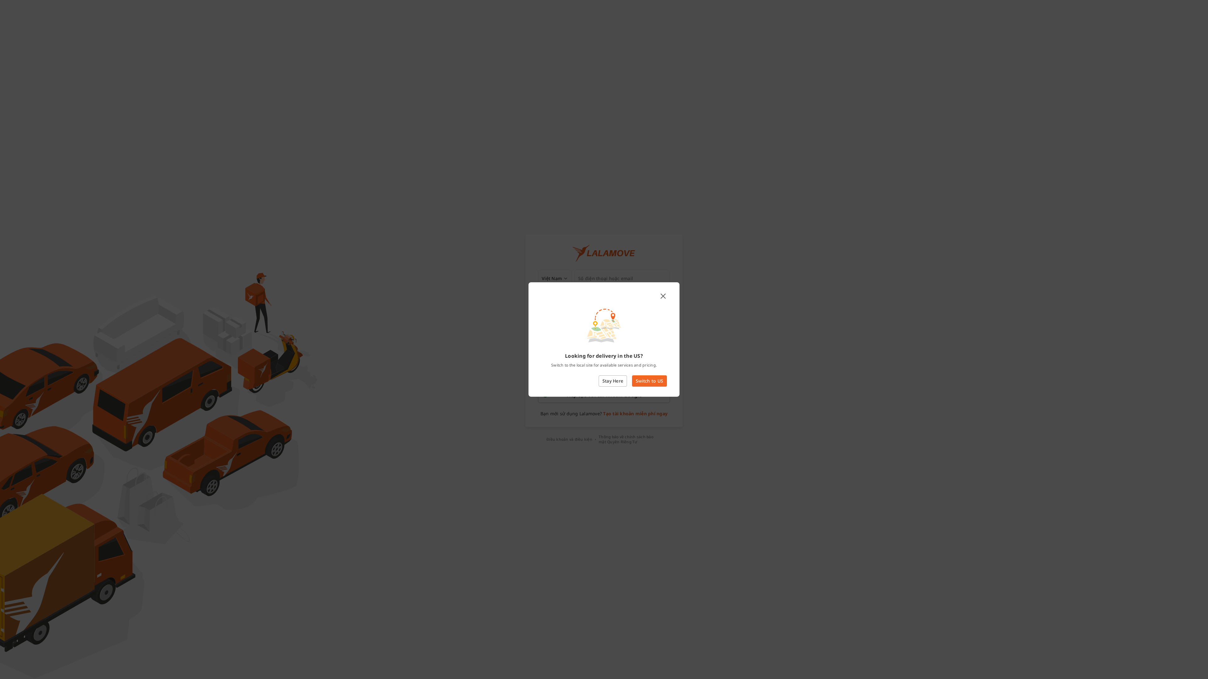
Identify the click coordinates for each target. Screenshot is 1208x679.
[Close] (663, 296)
